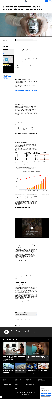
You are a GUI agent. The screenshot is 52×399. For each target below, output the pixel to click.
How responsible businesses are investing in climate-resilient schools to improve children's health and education (8, 371)
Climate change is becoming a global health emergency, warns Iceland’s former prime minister (20, 371)
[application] (32, 228)
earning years (28, 211)
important (24, 211)
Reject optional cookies (45, 393)
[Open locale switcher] (1, 397)
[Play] (16, 40)
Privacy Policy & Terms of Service (26, 394)
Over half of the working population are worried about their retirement (26, 90)
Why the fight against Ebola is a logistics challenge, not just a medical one (31, 371)
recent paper (18, 275)
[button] (32, 228)
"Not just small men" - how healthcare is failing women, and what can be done (37, 357)
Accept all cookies (46, 395)
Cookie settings (45, 397)
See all (48, 339)
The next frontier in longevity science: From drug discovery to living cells (43, 371)
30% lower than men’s (27, 60)
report (27, 239)
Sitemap (26, 395)
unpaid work (29, 209)
